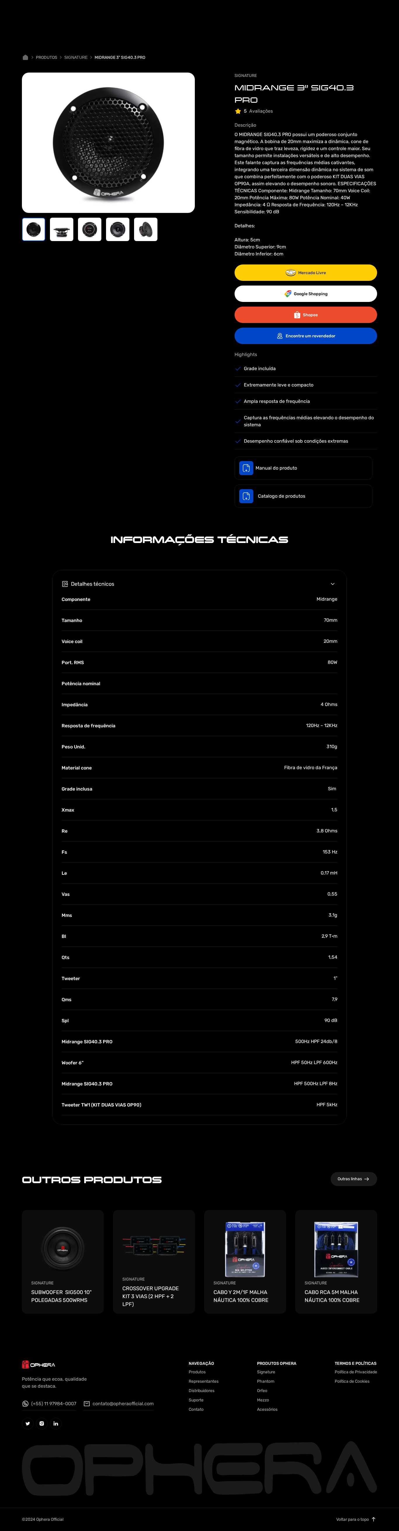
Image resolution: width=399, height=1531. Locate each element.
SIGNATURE (76, 57)
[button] (33, 229)
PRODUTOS (46, 57)
